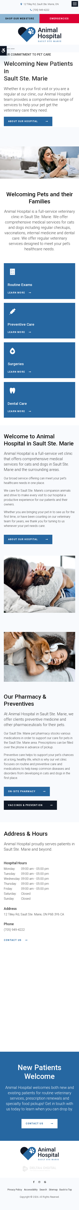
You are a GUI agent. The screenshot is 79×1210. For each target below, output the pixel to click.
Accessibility (31, 1189)
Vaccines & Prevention (25, 805)
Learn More (16, 292)
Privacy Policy (14, 1189)
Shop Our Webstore (19, 18)
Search (43, 1189)
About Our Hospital (23, 121)
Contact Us (12, 940)
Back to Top (65, 1189)
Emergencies (59, 18)
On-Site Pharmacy (21, 791)
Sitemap (53, 1189)
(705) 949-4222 (41, 9)
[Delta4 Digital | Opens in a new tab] (39, 1168)
